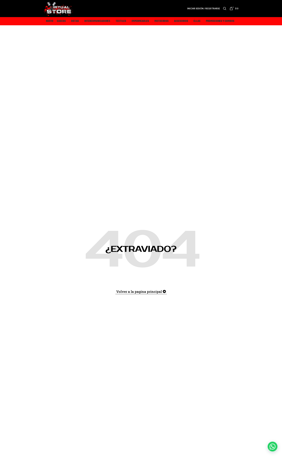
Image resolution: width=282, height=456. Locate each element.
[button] (272, 446)
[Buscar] (224, 8)
